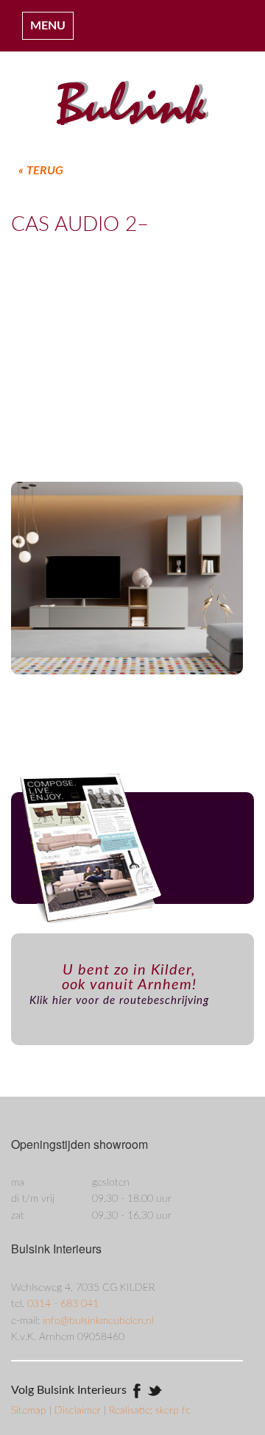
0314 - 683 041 (63, 1304)
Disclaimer (79, 1411)
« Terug (40, 171)
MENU (48, 26)
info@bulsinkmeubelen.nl (98, 1321)
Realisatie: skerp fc (150, 1411)
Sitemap (30, 1411)
